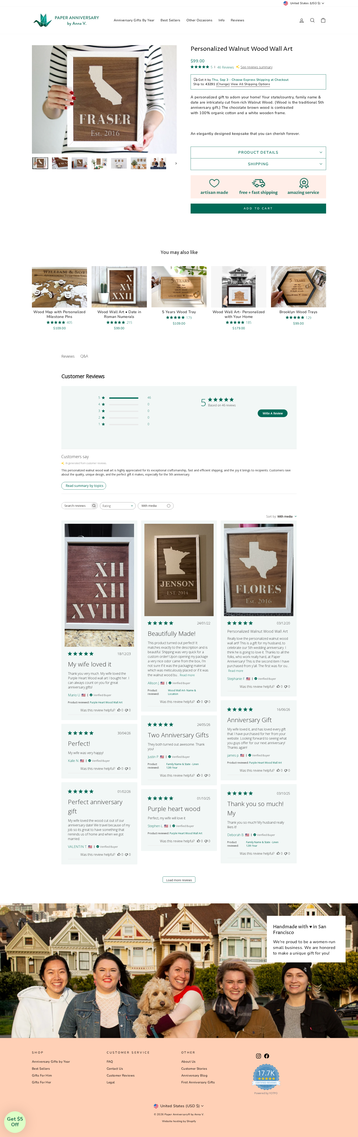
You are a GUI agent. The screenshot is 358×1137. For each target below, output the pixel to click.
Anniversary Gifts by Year (51, 1062)
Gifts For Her (41, 1082)
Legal (111, 1082)
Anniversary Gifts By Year (134, 20)
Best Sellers (170, 20)
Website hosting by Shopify (179, 1121)
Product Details (258, 152)
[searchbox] (76, 505)
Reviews (237, 20)
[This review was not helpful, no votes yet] (126, 710)
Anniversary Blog (194, 1075)
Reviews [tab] (68, 356)
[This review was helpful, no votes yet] (118, 710)
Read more (187, 675)
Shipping (258, 164)
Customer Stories (194, 1069)
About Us (188, 1062)
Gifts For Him (42, 1075)
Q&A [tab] (84, 356)
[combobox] (118, 505)
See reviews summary (256, 67)
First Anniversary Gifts (198, 1082)
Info (222, 20)
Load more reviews (179, 880)
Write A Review (273, 413)
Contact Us (115, 1069)
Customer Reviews (121, 1075)
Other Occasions (199, 20)
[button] (15, 1122)
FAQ (110, 1062)
